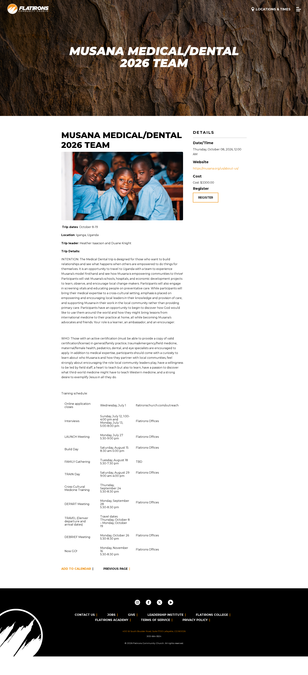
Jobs (111, 614)
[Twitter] (159, 602)
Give (131, 614)
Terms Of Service (155, 620)
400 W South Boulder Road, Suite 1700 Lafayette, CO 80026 (154, 631)
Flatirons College (212, 614)
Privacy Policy (195, 620)
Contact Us (85, 614)
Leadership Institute (165, 614)
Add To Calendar (76, 568)
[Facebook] (148, 602)
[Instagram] (137, 602)
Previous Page (115, 568)
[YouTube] (170, 602)
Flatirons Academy (111, 620)
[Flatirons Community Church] (28, 9)
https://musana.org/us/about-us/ (215, 168)
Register (205, 197)
